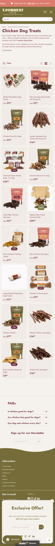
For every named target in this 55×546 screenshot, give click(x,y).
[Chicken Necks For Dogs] (40, 165)
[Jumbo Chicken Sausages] (40, 321)
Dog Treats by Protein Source (18, 27)
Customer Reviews (9, 482)
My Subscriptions (8, 469)
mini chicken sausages (43, 44)
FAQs (4, 476)
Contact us (6, 473)
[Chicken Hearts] (14, 321)
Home (4, 27)
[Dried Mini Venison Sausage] (14, 205)
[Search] (51, 19)
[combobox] (27, 19)
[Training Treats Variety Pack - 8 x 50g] (14, 165)
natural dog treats (25, 40)
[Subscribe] (41, 527)
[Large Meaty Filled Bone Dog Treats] (14, 283)
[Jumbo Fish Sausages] (40, 360)
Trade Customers (8, 486)
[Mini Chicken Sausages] (40, 244)
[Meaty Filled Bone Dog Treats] (14, 87)
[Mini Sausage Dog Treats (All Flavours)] (40, 87)
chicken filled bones (34, 47)
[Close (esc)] (52, 501)
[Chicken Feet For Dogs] (14, 126)
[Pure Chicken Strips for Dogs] (14, 360)
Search (4, 479)
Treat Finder (6, 466)
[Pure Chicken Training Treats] (14, 244)
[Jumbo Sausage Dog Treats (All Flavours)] (40, 126)
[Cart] (45, 12)
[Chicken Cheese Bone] (40, 283)
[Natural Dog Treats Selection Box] (40, 205)
